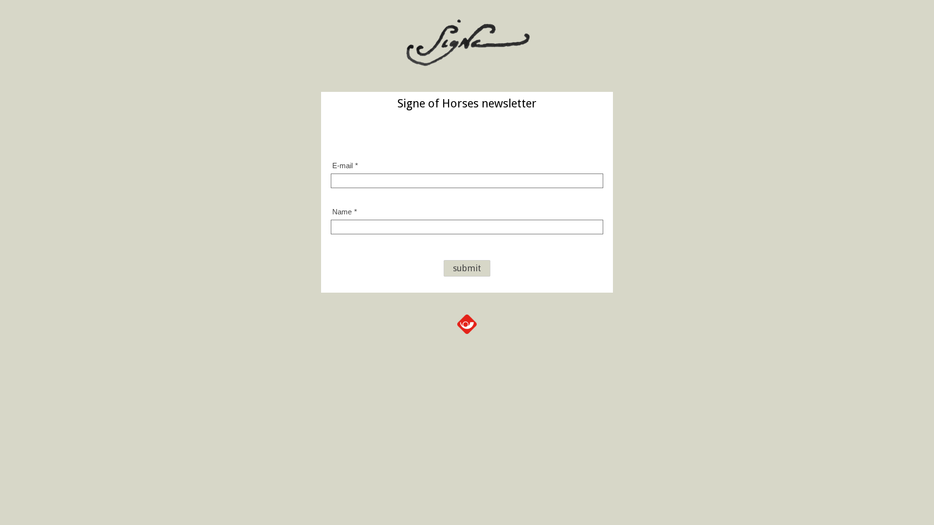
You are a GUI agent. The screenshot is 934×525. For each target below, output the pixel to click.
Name (344, 212)
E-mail (345, 165)
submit (467, 268)
